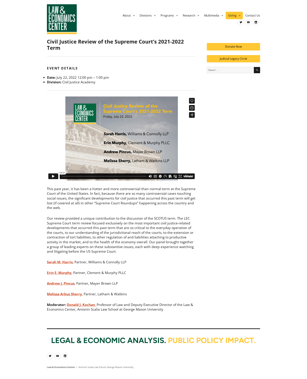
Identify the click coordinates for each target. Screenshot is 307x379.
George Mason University (120, 367)
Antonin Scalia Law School (92, 367)
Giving (232, 15)
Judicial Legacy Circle (233, 59)
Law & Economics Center (61, 367)
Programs (167, 15)
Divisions (146, 15)
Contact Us (252, 15)
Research (189, 15)
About (127, 15)
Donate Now (233, 47)
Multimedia (211, 15)
